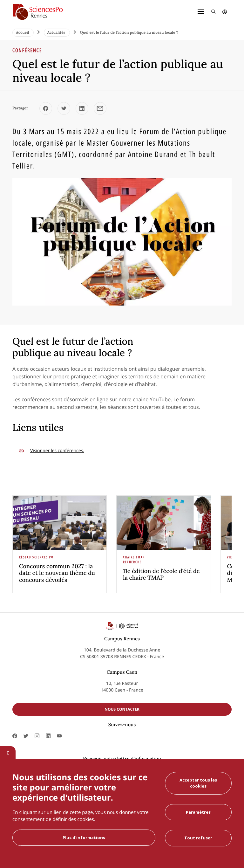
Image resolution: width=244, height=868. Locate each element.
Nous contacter (122, 709)
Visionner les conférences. (57, 451)
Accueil (23, 32)
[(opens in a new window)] (45, 108)
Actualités (56, 32)
